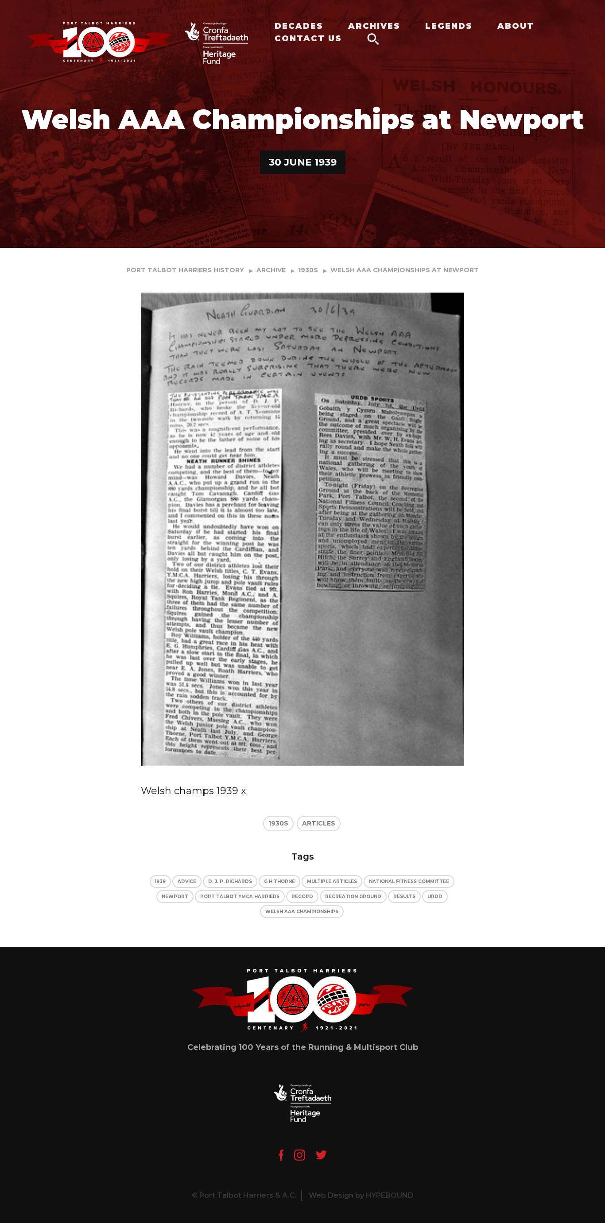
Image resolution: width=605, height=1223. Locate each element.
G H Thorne (279, 881)
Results (404, 896)
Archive (271, 270)
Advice (187, 881)
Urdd (434, 896)
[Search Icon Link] (373, 38)
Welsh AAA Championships (301, 911)
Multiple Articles (332, 881)
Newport (175, 896)
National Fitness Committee (409, 881)
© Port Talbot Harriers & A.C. (244, 1195)
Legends (449, 26)
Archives (374, 26)
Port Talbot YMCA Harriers (239, 896)
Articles (318, 823)
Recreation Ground (353, 896)
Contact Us (308, 38)
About (515, 26)
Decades (299, 26)
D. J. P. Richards (230, 881)
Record (302, 896)
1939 (160, 881)
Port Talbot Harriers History (185, 270)
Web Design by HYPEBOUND (361, 1195)
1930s (308, 270)
